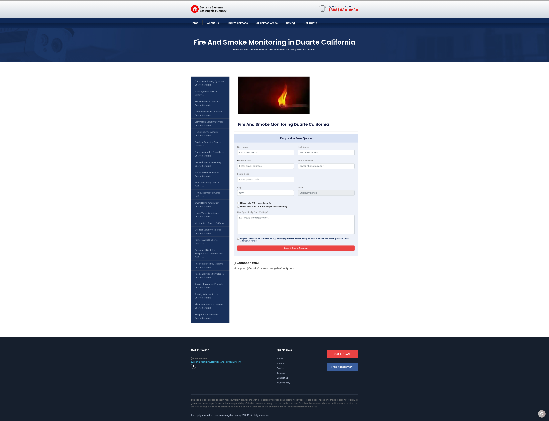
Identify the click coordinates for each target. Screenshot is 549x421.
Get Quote (310, 23)
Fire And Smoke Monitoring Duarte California (208, 164)
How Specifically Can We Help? (252, 212)
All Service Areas (267, 23)
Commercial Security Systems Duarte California (209, 83)
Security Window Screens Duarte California (207, 296)
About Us (213, 23)
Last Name (303, 147)
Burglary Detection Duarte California (208, 144)
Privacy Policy (283, 382)
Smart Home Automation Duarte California (207, 204)
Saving (290, 23)
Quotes (280, 368)
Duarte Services (237, 23)
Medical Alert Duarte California (209, 223)
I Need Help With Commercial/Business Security (263, 207)
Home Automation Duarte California (207, 194)
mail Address (244, 160)
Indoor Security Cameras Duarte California (207, 174)
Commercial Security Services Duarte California (209, 123)
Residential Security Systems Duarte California (209, 265)
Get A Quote (342, 354)
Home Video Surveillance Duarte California (207, 214)
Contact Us (282, 377)
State (301, 187)
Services (281, 373)
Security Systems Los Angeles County (222, 415)
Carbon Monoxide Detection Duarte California (208, 113)
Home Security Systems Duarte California (206, 133)
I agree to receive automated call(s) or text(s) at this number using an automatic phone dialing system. (294, 240)
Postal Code (243, 174)
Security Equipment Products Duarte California (209, 285)
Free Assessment (342, 367)
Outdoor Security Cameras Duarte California (208, 231)
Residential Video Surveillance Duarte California (209, 275)
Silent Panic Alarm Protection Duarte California (209, 306)
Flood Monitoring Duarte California (207, 184)
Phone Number (305, 160)
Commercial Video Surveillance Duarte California (209, 154)
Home (194, 23)
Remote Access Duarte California (206, 241)
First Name (242, 147)
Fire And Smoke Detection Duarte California (207, 103)
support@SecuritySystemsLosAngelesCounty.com (266, 268)
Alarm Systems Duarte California (206, 93)
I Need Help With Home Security (255, 203)
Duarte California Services (254, 49)
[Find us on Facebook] (193, 366)
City (239, 187)
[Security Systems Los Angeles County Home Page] (209, 8)
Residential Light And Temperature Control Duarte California (209, 253)
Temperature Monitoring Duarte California (207, 316)
